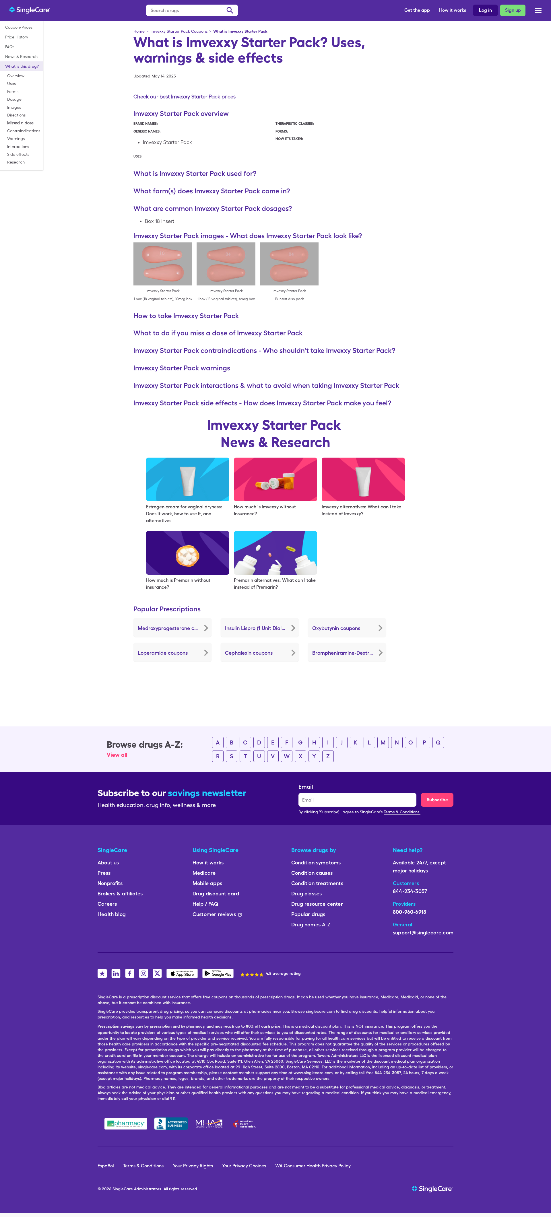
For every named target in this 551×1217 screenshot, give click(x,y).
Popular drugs (308, 914)
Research (16, 162)
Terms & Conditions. (402, 812)
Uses (11, 83)
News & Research (21, 56)
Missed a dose (20, 122)
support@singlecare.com (423, 933)
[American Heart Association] (246, 1123)
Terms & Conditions (143, 1166)
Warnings (16, 138)
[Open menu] (538, 11)
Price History (16, 37)
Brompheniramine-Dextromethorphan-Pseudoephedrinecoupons (349, 653)
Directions (16, 115)
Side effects (18, 154)
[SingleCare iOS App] (182, 973)
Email (305, 786)
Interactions (18, 146)
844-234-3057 (410, 891)
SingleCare (122, 1189)
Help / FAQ (205, 904)
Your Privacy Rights (193, 1166)
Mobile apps (207, 883)
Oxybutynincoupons (336, 628)
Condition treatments (317, 883)
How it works (452, 10)
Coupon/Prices (18, 27)
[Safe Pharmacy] (125, 1123)
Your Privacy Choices (244, 1166)
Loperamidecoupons (163, 653)
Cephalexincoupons (249, 653)
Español (106, 1166)
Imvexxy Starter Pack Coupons (178, 31)
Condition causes (312, 873)
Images (14, 107)
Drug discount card (216, 894)
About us (108, 863)
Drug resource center (317, 904)
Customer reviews (214, 914)
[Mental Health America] (210, 1123)
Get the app (417, 10)
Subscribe (437, 799)
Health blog (112, 914)
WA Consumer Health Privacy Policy (313, 1166)
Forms (12, 91)
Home (139, 31)
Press (104, 873)
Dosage (14, 99)
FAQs (9, 46)
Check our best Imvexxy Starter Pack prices (184, 97)
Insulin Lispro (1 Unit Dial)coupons (262, 628)
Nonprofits (110, 883)
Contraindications (23, 131)
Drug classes (306, 894)
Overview (15, 75)
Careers (107, 904)
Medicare (204, 873)
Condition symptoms (316, 863)
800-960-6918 (409, 912)
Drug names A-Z (311, 925)
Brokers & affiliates (120, 894)
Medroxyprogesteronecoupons (174, 628)
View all (117, 754)
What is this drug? (22, 66)
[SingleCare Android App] (218, 973)
